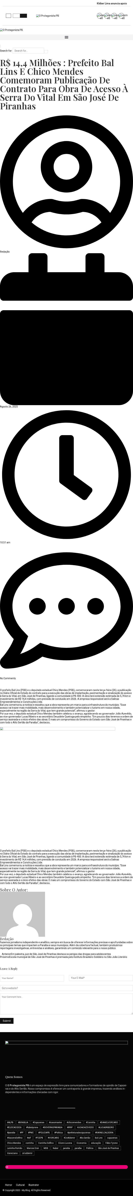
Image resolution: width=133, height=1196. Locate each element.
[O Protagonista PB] (11, 29)
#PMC (31, 1132)
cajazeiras (112, 1138)
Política (89, 1148)
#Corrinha (90, 1122)
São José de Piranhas (108, 1148)
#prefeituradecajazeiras (78, 1132)
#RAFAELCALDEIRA (104, 1132)
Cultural (20, 1185)
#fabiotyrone (32, 1127)
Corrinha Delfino (46, 1143)
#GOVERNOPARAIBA (52, 1127)
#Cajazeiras (38, 1122)
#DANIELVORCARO (109, 1122)
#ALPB (10, 1122)
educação (96, 1143)
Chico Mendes (14, 1143)
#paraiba (11, 1132)
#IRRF (70, 1127)
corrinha (30, 1143)
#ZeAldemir (69, 1138)
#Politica (58, 1132)
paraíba (78, 1148)
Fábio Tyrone (111, 1143)
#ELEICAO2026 (14, 1127)
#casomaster (55, 1122)
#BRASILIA (23, 1122)
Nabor (55, 1148)
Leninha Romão (14, 1148)
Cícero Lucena (65, 1143)
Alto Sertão (85, 1138)
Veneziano (12, 1153)
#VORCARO (53, 1138)
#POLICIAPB (44, 1132)
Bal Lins (99, 1138)
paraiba (66, 1148)
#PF (21, 1132)
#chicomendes (74, 1122)
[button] (8, 16)
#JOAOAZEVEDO (85, 1127)
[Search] (46, 51)
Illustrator (34, 1185)
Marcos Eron (33, 1148)
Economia (81, 1143)
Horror (8, 1185)
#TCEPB (39, 1138)
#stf (29, 1138)
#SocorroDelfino (14, 1138)
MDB (46, 1148)
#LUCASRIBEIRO (106, 1127)
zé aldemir (27, 1153)
